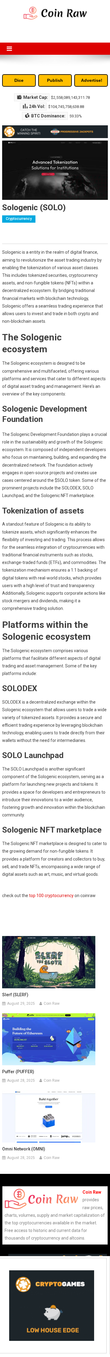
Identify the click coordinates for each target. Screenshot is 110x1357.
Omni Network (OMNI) (23, 1148)
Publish (55, 80)
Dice (19, 80)
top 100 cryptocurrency (51, 895)
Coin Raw (52, 1003)
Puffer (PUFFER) (18, 1071)
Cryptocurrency (19, 219)
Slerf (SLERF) (15, 994)
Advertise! (91, 80)
